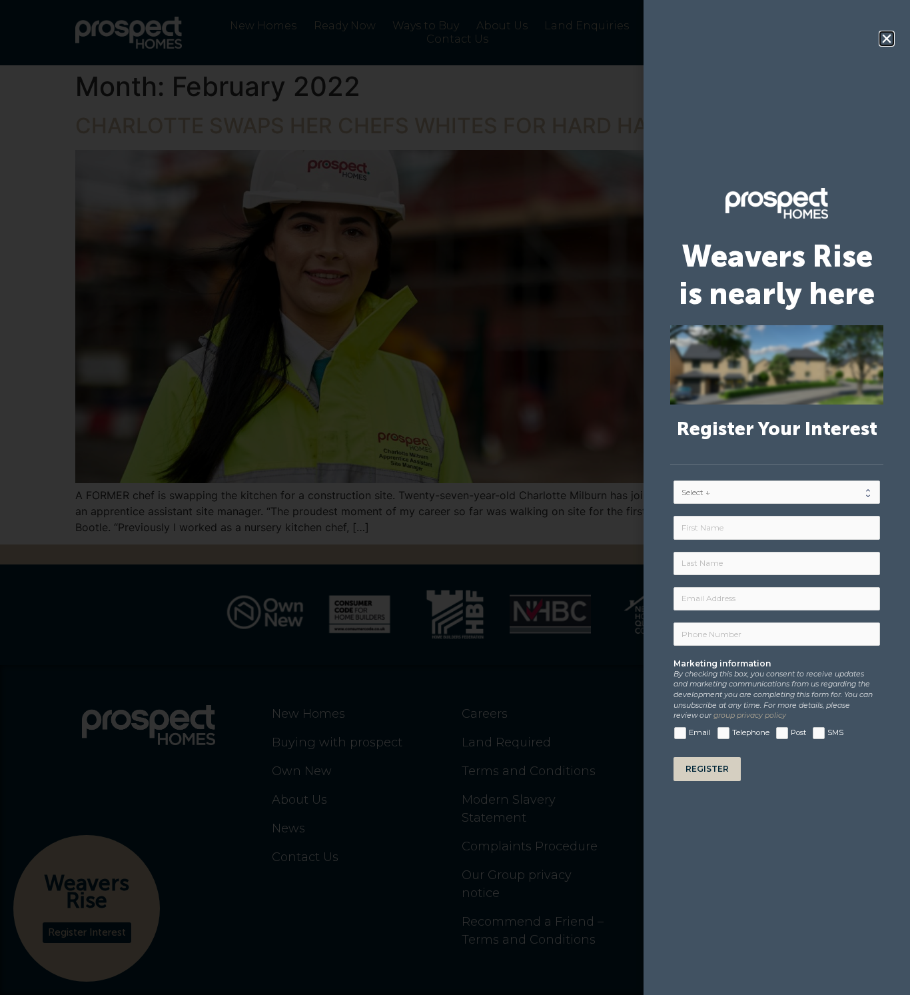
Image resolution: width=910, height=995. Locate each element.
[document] (455, 497)
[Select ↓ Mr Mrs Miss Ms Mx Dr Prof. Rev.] (777, 492)
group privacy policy (749, 715)
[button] (887, 39)
